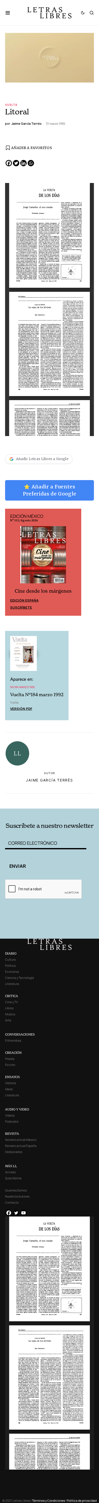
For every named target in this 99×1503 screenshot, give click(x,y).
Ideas (9, 1089)
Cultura (10, 959)
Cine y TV (11, 1002)
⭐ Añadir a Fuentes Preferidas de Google (49, 490)
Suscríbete (21, 607)
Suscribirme (13, 1178)
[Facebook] (9, 163)
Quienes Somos (16, 1190)
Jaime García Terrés (49, 780)
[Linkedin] (23, 163)
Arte (8, 1020)
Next (75, 562)
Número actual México (20, 1140)
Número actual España (21, 1146)
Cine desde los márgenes (43, 591)
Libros (9, 1008)
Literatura (12, 984)
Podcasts (11, 1121)
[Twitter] (16, 163)
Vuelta (11, 105)
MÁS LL (11, 1166)
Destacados (13, 1152)
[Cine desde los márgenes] (43, 556)
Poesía (9, 1059)
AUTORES (67, 800)
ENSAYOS (12, 1077)
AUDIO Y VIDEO (17, 1109)
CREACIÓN (13, 1053)
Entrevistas (13, 1040)
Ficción (10, 1065)
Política (10, 965)
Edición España (24, 600)
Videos (9, 1115)
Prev (12, 562)
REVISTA (12, 1134)
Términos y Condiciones (48, 1500)
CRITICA (11, 996)
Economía (12, 972)
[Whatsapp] (31, 163)
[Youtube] (23, 1213)
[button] (10, 12)
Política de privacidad (82, 1500)
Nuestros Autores (17, 1196)
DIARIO (10, 953)
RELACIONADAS (23, 800)
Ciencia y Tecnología (19, 978)
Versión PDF (21, 708)
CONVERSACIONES (20, 1034)
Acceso (10, 1172)
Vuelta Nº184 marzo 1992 (36, 694)
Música (10, 1014)
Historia (10, 1083)
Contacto (12, 1202)
